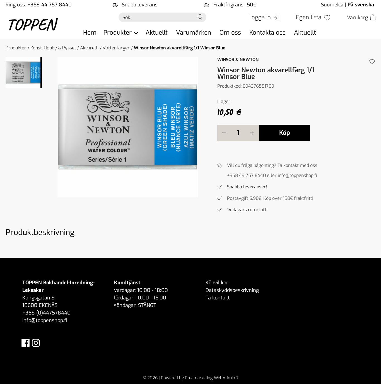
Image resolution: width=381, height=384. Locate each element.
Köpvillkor (217, 282)
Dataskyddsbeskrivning (232, 290)
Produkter (16, 48)
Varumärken (193, 32)
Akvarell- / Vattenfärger (105, 48)
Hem (90, 32)
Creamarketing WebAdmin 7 (211, 378)
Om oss (230, 32)
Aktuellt (157, 32)
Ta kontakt (218, 297)
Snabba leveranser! (247, 187)
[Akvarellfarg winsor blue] (127, 127)
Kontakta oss (267, 32)
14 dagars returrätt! (247, 210)
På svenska (361, 4)
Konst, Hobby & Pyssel (53, 48)
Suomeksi (332, 4)
